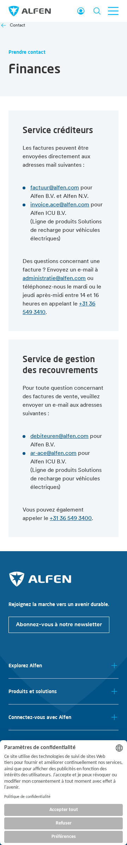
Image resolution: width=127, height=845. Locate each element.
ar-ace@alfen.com (53, 453)
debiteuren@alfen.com (59, 436)
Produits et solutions (32, 691)
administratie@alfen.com (54, 278)
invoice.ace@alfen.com (59, 205)
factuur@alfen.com (54, 188)
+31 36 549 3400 (71, 518)
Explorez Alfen (25, 665)
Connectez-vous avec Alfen (39, 717)
